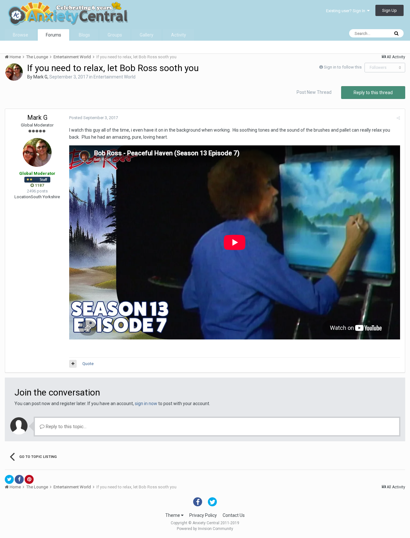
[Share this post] (398, 118)
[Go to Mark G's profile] (14, 72)
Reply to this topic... (65, 426)
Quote (88, 363)
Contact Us (234, 515)
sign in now (146, 403)
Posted (93, 117)
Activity (178, 34)
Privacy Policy (203, 515)
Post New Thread (314, 92)
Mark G (40, 76)
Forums (53, 34)
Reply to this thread (373, 92)
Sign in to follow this (343, 67)
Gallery (146, 34)
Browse (20, 34)
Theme (173, 515)
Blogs (84, 34)
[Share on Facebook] (19, 479)
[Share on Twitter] (9, 479)
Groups (115, 34)
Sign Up (389, 10)
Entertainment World (114, 76)
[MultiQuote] (73, 364)
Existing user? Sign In (346, 10)
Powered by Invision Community (205, 528)
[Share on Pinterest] (29, 479)
